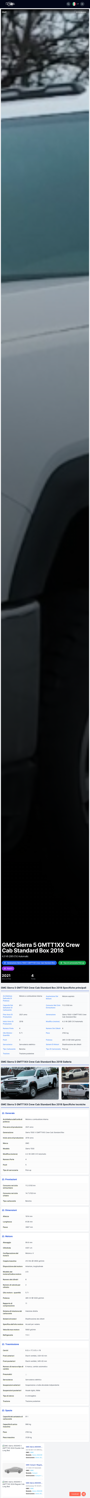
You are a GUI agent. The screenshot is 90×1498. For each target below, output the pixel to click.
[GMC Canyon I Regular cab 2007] (13, 1470)
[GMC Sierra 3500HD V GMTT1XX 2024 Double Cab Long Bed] (13, 1452)
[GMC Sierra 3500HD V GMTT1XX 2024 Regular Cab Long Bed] (13, 1488)
